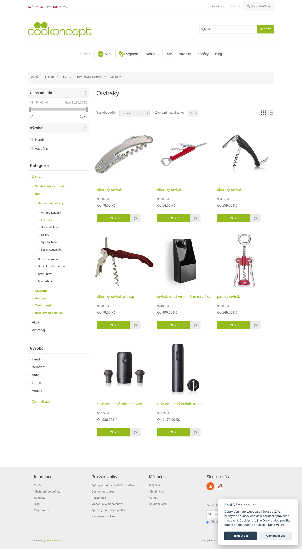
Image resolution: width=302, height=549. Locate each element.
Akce (108, 54)
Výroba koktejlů (51, 212)
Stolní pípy (45, 273)
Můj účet (154, 485)
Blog (218, 54)
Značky (203, 54)
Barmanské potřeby (50, 203)
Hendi (39, 139)
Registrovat (218, 6)
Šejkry (45, 234)
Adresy (153, 497)
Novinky (185, 54)
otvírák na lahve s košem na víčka (183, 297)
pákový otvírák (228, 297)
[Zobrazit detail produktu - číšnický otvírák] (124, 154)
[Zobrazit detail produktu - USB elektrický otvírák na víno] (184, 369)
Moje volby (276, 525)
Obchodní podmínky (47, 491)
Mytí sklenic (45, 281)
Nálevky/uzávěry (51, 249)
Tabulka (263, 112)
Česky (34, 7)
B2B (169, 54)
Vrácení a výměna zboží (107, 503)
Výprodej (132, 54)
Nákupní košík (158, 503)
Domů (35, 76)
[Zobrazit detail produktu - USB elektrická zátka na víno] (124, 369)
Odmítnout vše (275, 535)
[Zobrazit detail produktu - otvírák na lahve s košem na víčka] (184, 261)
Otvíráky (46, 220)
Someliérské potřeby (51, 266)
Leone (36, 382)
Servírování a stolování (51, 186)
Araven (37, 375)
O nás (38, 485)
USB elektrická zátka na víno (119, 404)
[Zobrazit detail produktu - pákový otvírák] (244, 261)
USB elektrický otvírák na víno (180, 404)
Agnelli (37, 390)
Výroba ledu (49, 242)
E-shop (85, 54)
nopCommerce (54, 540)
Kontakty (152, 54)
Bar (37, 193)
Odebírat (215, 521)
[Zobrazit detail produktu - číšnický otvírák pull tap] (124, 261)
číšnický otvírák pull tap (115, 297)
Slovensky (62, 7)
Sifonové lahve (50, 227)
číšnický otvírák (109, 190)
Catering (41, 290)
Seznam (270, 112)
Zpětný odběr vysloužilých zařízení (113, 485)
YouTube (220, 486)
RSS (210, 486)
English (47, 7)
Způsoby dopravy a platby (108, 510)
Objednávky (156, 491)
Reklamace (98, 497)
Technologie (43, 305)
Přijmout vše (241, 535)
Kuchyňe (41, 298)
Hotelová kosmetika (49, 312)
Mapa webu (41, 510)
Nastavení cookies (103, 516)
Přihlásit (235, 6)
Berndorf (38, 367)
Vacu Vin (41, 148)
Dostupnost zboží (102, 491)
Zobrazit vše (41, 401)
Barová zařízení (48, 259)
